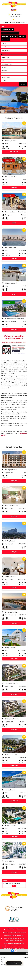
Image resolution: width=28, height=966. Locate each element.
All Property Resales (7, 29)
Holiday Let (13, 36)
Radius (4, 53)
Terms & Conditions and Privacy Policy (14, 948)
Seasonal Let (5, 40)
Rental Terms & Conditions (14, 946)
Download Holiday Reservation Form (14, 943)
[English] (12, 10)
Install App (14, 963)
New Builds (5, 36)
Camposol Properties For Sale (10, 33)
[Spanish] (15, 10)
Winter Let (22, 36)
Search (23, 84)
